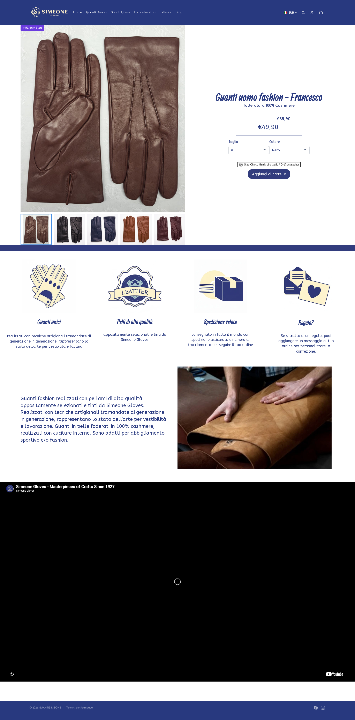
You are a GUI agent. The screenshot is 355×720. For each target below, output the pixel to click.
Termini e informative (79, 707)
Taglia (233, 142)
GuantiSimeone (50, 707)
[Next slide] (179, 229)
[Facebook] (315, 707)
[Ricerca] (303, 12)
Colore (274, 142)
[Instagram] (322, 707)
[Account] (311, 12)
